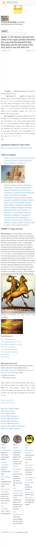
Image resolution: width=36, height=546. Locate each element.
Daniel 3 (20, 158)
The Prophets (5, 354)
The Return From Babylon (9, 352)
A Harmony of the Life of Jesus (30, 480)
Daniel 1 (6, 158)
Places (15, 466)
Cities (5, 503)
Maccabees (11, 113)
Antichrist (32, 128)
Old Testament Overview (29, 450)
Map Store (28, 498)
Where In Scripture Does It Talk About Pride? (16, 148)
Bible (14, 445)
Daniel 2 (13, 158)
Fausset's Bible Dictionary (10, 423)
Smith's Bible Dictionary (9, 416)
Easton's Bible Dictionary (9, 418)
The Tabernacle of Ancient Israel (18, 490)
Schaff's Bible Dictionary (9, 421)
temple (30, 111)
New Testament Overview (29, 465)
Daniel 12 (22, 163)
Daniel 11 (14, 163)
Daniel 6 (8, 160)
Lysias (7, 108)
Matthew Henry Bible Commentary (13, 426)
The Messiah (5, 357)
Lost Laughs (29, 492)
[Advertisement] (18, 70)
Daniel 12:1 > (30, 50)
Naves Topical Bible (7, 413)
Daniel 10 (7, 163)
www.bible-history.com (9, 370)
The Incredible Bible (4, 508)
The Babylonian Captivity (9, 349)
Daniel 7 (15, 160)
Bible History (10, 532)
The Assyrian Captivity (8, 347)
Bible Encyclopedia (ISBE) (10, 408)
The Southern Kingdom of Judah (11, 344)
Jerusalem (4, 123)
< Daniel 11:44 (6, 50)
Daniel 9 (28, 160)
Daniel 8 (22, 160)
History (27, 445)
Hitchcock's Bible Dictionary (10, 428)
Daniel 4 (26, 158)
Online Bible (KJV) (7, 411)
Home (3, 445)
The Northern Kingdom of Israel (11, 342)
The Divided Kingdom (8, 339)
